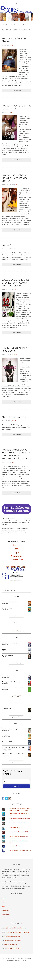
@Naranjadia (10, 948)
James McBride (6, 730)
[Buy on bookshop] (16, 513)
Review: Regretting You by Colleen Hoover (20, 850)
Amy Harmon (5, 656)
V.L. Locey (5, 742)
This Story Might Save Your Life (10, 643)
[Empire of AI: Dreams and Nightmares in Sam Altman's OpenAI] (29, 750)
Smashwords (16, 556)
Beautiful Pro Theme (19, 958)
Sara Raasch (5, 603)
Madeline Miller (6, 609)
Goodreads (23, 928)
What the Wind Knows (7, 655)
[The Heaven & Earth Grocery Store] (29, 732)
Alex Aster (5, 650)
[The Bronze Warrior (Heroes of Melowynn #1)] (29, 744)
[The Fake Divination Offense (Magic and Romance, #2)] (29, 605)
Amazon (16, 545)
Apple (16, 552)
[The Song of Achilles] (29, 611)
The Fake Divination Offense (9, 602)
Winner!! (6, 245)
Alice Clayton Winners (14, 417)
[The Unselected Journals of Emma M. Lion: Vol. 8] (29, 691)
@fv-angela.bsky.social (12, 928)
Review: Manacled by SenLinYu (17, 823)
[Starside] (29, 652)
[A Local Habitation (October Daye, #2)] (29, 712)
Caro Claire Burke (6, 736)
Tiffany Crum (5, 644)
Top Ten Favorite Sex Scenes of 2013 (19, 831)
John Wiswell (5, 683)
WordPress (18, 960)
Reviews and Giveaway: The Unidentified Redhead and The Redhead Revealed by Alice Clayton (16, 454)
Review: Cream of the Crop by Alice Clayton (16, 107)
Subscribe (16, 786)
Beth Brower (5, 689)
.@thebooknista (8, 936)
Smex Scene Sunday (15, 827)
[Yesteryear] (29, 738)
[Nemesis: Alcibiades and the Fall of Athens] (29, 757)
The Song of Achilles (7, 608)
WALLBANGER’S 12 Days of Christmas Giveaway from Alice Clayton (15, 282)
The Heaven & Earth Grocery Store (11, 729)
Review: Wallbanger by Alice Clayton (14, 349)
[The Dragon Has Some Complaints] (29, 685)
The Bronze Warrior (7, 741)
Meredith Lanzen (6, 677)
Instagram (6, 944)
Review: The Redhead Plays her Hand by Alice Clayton (15, 178)
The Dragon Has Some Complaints (11, 682)
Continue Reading (16, 90)
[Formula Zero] (29, 679)
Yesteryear (5, 735)
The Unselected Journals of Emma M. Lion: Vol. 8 (14, 688)
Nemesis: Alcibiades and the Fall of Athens (13, 753)
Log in (24, 960)
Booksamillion (16, 560)
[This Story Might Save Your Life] (29, 646)
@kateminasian (9, 940)
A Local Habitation (6, 708)
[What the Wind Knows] (29, 658)
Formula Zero (5, 675)
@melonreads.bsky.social (14, 932)
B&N (16, 549)
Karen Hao (5, 750)
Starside (4, 649)
